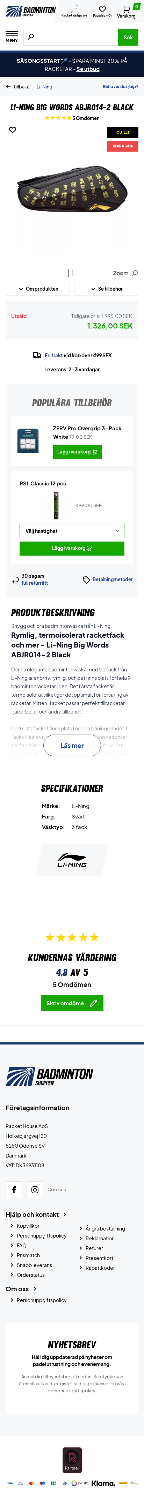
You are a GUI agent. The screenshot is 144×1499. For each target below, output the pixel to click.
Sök (128, 37)
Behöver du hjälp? (120, 86)
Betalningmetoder (113, 579)
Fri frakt (54, 355)
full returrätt (35, 583)
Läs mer (72, 745)
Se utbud (88, 68)
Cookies (57, 1190)
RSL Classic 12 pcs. (44, 483)
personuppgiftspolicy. (72, 1390)
